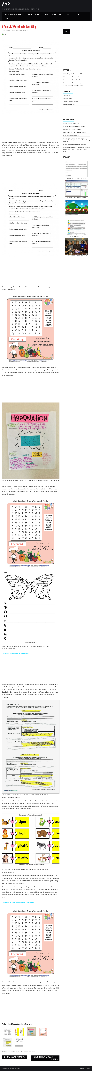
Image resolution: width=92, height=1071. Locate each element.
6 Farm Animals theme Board (71, 79)
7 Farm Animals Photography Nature (73, 77)
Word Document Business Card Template (75, 132)
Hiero (81, 1068)
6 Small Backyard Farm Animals (15, 1057)
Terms (79, 14)
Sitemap (6, 19)
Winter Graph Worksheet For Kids (72, 74)
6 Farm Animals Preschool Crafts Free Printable (46, 1058)
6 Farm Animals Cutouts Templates (73, 85)
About (54, 14)
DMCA (60, 14)
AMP (6, 5)
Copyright (29, 14)
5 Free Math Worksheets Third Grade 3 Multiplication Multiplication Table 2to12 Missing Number (76, 139)
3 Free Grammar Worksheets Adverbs (74, 126)
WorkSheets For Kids (16, 14)
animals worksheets (29, 1051)
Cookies (46, 14)
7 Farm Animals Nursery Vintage (72, 82)
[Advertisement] (30, 128)
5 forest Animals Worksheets (71, 123)
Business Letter (67, 98)
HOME (5, 14)
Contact (37, 14)
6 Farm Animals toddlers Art (71, 135)
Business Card (67, 95)
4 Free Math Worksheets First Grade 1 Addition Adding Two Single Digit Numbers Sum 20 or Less (76, 149)
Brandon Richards (22, 30)
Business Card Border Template (72, 129)
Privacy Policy (70, 14)
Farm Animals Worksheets (11, 1051)
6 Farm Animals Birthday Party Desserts (74, 144)
